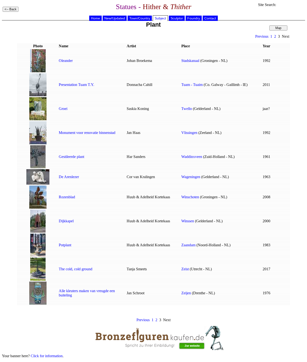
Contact (210, 18)
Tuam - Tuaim (192, 85)
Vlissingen (189, 133)
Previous (261, 36)
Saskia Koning (138, 109)
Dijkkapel (66, 221)
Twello (186, 109)
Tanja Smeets (137, 269)
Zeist (185, 269)
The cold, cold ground (75, 269)
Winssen (187, 221)
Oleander (66, 61)
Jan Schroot (135, 293)
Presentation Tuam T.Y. (76, 85)
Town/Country (139, 18)
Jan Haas (133, 133)
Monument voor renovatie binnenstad (87, 133)
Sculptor (177, 18)
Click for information (47, 356)
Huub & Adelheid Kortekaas (148, 197)
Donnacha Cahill (139, 85)
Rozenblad (67, 197)
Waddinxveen (191, 157)
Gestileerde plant (71, 157)
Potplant (65, 245)
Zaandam (188, 245)
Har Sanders (136, 157)
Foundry (193, 18)
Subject (160, 18)
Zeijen (186, 293)
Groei (63, 109)
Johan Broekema (139, 61)
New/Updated (114, 18)
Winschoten (190, 197)
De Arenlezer (69, 177)
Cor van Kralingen (141, 177)
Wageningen (190, 177)
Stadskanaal (190, 61)
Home (95, 18)
